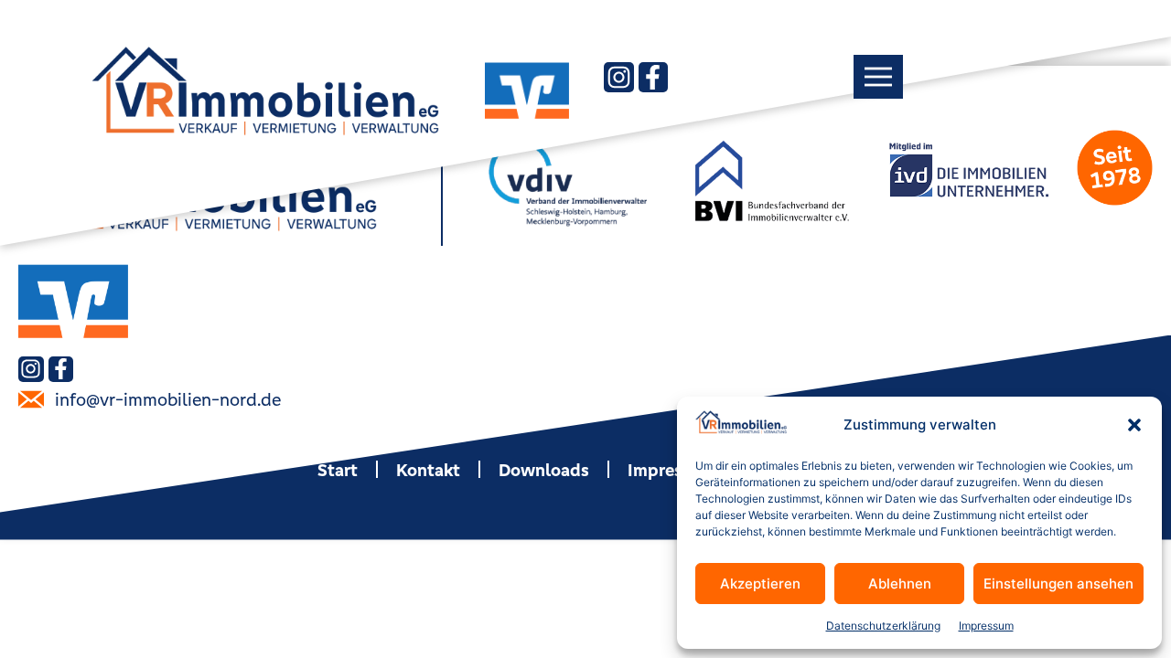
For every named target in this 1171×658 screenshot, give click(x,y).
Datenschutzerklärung (883, 625)
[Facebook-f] (653, 76)
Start (337, 470)
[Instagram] (618, 76)
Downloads (544, 470)
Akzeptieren (760, 583)
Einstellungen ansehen (1058, 583)
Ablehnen (899, 583)
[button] (1134, 425)
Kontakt (428, 470)
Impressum (986, 625)
